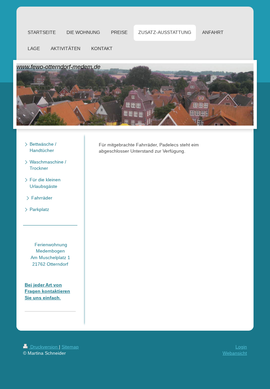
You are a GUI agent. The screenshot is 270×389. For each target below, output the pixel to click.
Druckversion (44, 346)
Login (241, 346)
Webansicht (235, 353)
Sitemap (70, 346)
